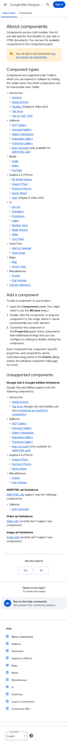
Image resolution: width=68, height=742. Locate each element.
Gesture (17, 97)
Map (14, 262)
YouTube (17, 170)
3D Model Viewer (22, 179)
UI (13, 687)
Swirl (14, 198)
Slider (15, 234)
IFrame (16, 276)
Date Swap (18, 253)
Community (25, 13)
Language (13, 731)
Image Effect (20, 184)
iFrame (16, 478)
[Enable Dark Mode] (31, 736)
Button (16, 207)
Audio (15, 161)
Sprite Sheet (19, 193)
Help (9, 628)
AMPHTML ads (21, 152)
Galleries (16, 644)
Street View (19, 266)
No (41, 570)
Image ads (13, 537)
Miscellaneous (19, 680)
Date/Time (17, 694)
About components (22, 636)
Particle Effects (21, 188)
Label (15, 220)
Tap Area (17, 111)
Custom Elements (20, 285)
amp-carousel (20, 148)
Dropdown (18, 216)
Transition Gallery (22, 143)
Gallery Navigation (23, 134)
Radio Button (20, 230)
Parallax (16, 106)
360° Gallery (19, 125)
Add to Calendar (21, 248)
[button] (5, 5)
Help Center (9, 13)
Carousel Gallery (22, 129)
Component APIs (21, 708)
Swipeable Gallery (22, 139)
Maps (14, 665)
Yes (25, 570)
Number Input (20, 225)
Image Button (20, 102)
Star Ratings (19, 280)
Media (15, 672)
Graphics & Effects (22, 658)
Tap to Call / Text (22, 116)
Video (15, 165)
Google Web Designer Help (26, 5)
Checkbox (18, 211)
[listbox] (16, 736)
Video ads (12, 521)
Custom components (23, 701)
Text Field (18, 239)
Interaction (17, 651)
